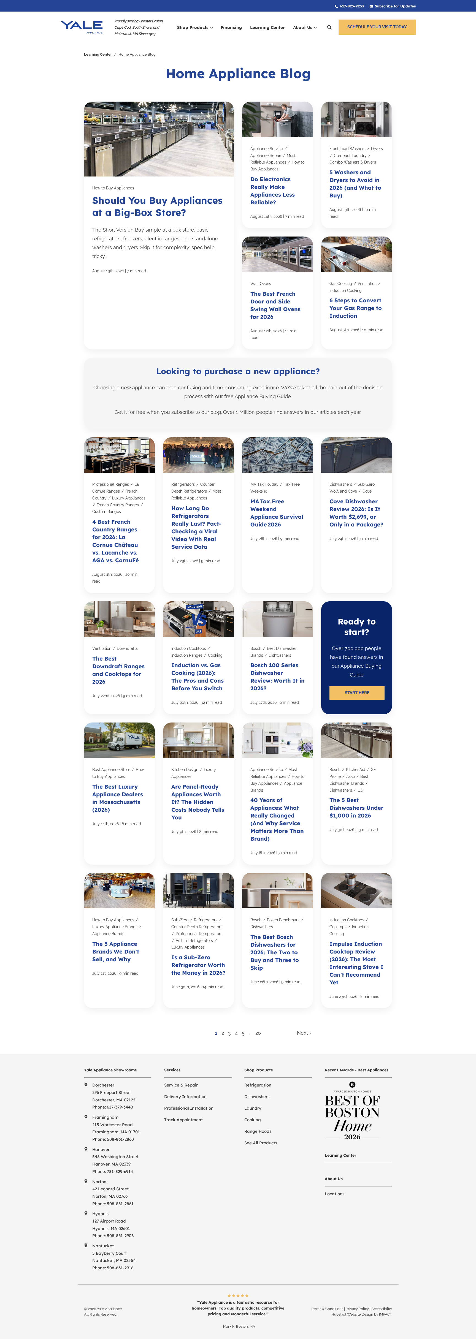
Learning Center (98, 54)
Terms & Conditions (327, 1309)
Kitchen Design (184, 769)
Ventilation (367, 283)
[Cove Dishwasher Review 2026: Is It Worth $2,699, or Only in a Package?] (356, 515)
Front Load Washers (347, 148)
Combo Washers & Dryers (352, 162)
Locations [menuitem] (334, 1193)
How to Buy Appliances (113, 188)
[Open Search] (329, 27)
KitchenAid (355, 769)
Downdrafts (127, 648)
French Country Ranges (118, 505)
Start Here (357, 692)
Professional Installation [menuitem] (188, 1108)
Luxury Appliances (128, 498)
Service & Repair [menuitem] (181, 1085)
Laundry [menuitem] (252, 1108)
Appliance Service (266, 148)
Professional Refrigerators (199, 933)
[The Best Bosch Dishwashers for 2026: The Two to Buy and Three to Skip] (277, 940)
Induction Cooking (345, 290)
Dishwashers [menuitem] (256, 1096)
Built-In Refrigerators (194, 940)
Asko (350, 776)
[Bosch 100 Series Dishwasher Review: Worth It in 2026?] (277, 657)
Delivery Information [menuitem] (185, 1096)
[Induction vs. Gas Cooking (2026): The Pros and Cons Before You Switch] (198, 657)
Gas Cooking (340, 283)
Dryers (377, 148)
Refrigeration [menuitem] (257, 1085)
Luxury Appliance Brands (114, 927)
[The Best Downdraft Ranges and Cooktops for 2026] (119, 657)
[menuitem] (349, 6)
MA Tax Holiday (264, 484)
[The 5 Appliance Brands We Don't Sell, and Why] (119, 940)
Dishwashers (340, 484)
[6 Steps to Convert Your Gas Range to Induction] (356, 293)
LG (360, 790)
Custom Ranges (106, 511)
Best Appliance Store (111, 769)
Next (303, 1033)
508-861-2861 (120, 1203)
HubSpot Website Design (352, 1314)
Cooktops (338, 927)
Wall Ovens (260, 283)
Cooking (215, 655)
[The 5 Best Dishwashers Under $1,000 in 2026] (356, 793)
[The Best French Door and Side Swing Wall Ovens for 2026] (277, 293)
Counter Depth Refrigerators (196, 927)
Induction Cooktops (188, 648)
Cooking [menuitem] (252, 1119)
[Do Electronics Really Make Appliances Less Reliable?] (277, 165)
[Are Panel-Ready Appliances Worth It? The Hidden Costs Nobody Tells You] (198, 793)
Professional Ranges (110, 484)
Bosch (255, 648)
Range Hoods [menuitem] (257, 1131)
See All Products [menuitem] (260, 1142)
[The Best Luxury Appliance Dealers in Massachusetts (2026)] (119, 793)
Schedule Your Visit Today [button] (377, 27)
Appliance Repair (265, 155)
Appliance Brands (108, 933)
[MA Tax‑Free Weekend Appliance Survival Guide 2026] (277, 515)
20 (258, 1033)
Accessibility (381, 1309)
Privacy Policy (357, 1309)
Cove (367, 491)
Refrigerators (183, 484)
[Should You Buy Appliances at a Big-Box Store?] (159, 225)
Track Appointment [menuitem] (183, 1119)
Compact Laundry (350, 155)
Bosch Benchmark (283, 920)
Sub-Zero (179, 920)
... (250, 1033)
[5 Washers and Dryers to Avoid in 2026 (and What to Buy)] (356, 165)
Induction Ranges (186, 655)
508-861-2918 (120, 1267)
